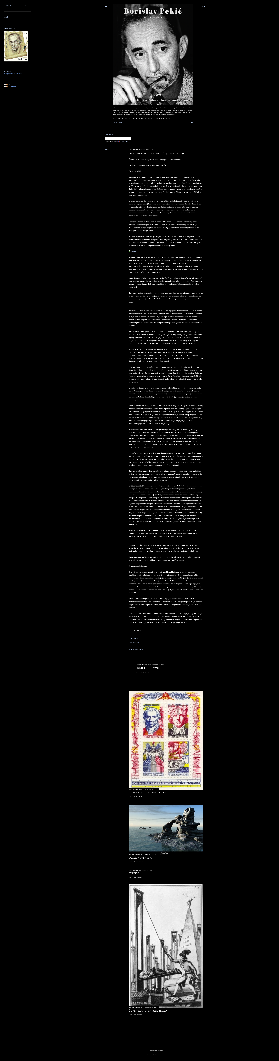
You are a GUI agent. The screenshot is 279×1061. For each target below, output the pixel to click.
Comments (12, 87)
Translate (124, 141)
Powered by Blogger (156, 1050)
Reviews (116, 119)
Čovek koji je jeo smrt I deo (147, 792)
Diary (150, 119)
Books (124, 119)
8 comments (138, 796)
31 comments (138, 877)
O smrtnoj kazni (147, 668)
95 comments (138, 862)
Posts (10, 85)
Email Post (137, 631)
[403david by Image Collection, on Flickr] (133, 251)
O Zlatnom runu (140, 857)
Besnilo (134, 873)
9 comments (138, 1014)
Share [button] (107, 149)
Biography (141, 119)
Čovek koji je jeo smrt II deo (148, 1010)
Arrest (132, 119)
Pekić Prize (159, 119)
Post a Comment (135, 642)
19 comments (145, 672)
